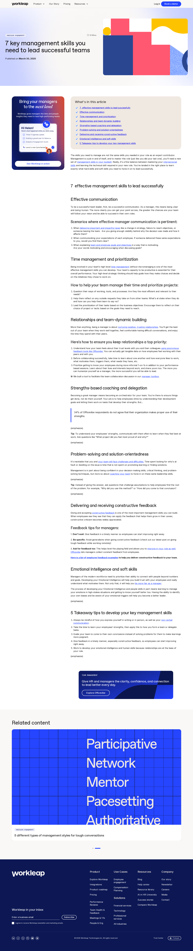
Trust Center (158, 938)
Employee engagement (120, 881)
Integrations (96, 884)
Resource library (146, 889)
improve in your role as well (161, 548)
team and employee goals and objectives (111, 245)
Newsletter (167, 884)
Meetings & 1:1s (97, 918)
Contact (165, 899)
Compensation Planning (121, 889)
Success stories (145, 899)
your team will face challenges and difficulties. (121, 461)
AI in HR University (147, 894)
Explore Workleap (99, 879)
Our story (166, 879)
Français (176, 938)
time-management (120, 266)
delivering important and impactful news (100, 228)
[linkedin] (13, 938)
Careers (165, 889)
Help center (144, 884)
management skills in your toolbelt (94, 162)
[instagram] (37, 938)
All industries (120, 924)
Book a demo (171, 4)
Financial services (122, 905)
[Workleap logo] (20, 4)
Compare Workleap (147, 904)
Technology (120, 910)
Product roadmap (99, 889)
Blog (140, 879)
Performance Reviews (96, 903)
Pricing (66, 4)
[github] (27, 938)
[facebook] (18, 938)
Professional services (120, 917)
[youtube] (32, 938)
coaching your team (120, 474)
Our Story (54, 4)
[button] (39, 4)
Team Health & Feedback (97, 911)
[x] (23, 938)
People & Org (96, 923)
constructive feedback (103, 513)
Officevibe (75, 552)
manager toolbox (150, 376)
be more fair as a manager (148, 583)
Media (164, 894)
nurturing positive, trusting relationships (138, 327)
